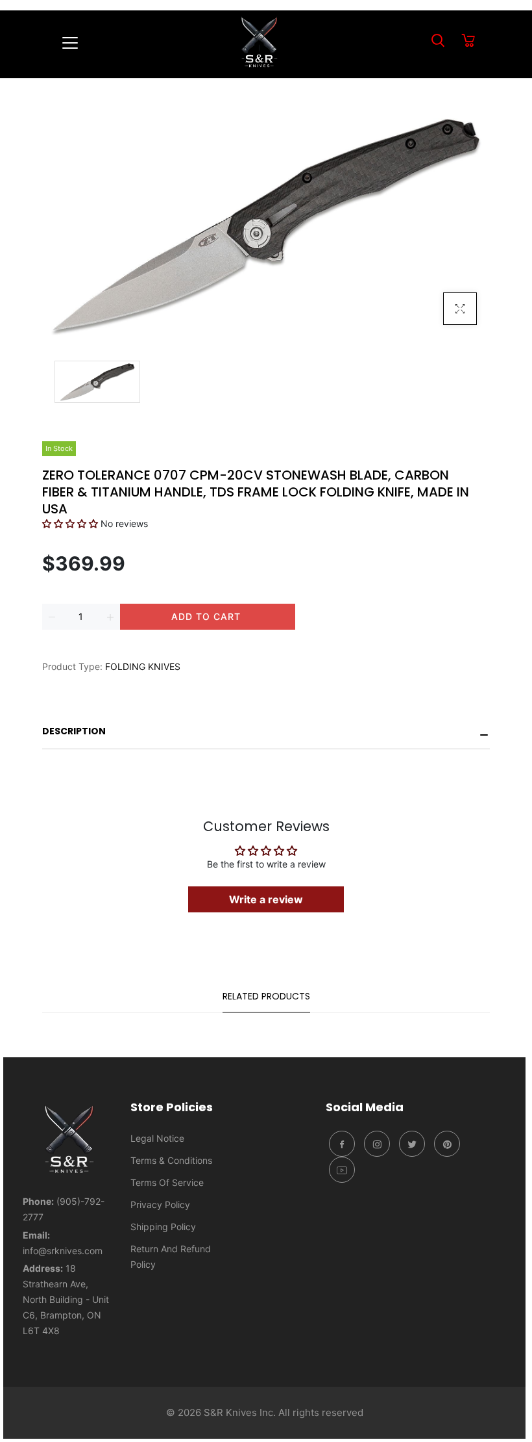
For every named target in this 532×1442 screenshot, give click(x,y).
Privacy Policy (160, 1204)
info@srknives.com (63, 1250)
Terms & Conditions (171, 1160)
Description (74, 731)
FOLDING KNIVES (142, 666)
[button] (70, 523)
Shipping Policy (163, 1226)
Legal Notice (157, 1138)
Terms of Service (167, 1182)
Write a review (266, 899)
